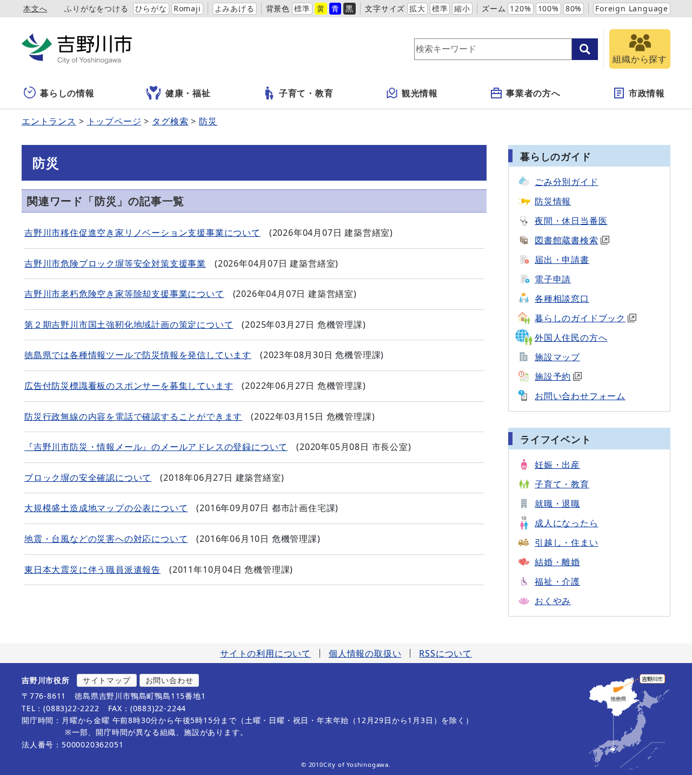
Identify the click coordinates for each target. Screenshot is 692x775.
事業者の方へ (533, 93)
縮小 (462, 8)
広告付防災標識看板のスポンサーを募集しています (128, 386)
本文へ (35, 8)
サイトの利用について (265, 653)
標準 (302, 8)
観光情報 (420, 93)
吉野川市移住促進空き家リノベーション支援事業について (142, 233)
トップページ (114, 121)
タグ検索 (170, 121)
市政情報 (647, 93)
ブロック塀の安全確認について (87, 477)
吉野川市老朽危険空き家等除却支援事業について (124, 294)
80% (573, 8)
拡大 (417, 8)
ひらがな (151, 8)
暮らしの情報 (67, 93)
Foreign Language (631, 8)
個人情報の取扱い (365, 653)
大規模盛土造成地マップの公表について (106, 508)
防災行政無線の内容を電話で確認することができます (133, 416)
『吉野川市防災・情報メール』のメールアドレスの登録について (156, 447)
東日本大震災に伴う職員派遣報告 (92, 569)
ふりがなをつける (96, 8)
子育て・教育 (306, 93)
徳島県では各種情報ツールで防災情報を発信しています (137, 355)
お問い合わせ (169, 680)
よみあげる (235, 8)
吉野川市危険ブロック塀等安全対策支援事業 (115, 263)
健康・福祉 (188, 93)
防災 (208, 121)
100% (548, 8)
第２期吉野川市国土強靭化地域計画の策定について (128, 324)
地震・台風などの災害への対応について (106, 539)
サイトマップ (107, 680)
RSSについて (445, 653)
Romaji (187, 8)
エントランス (49, 121)
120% (520, 8)
